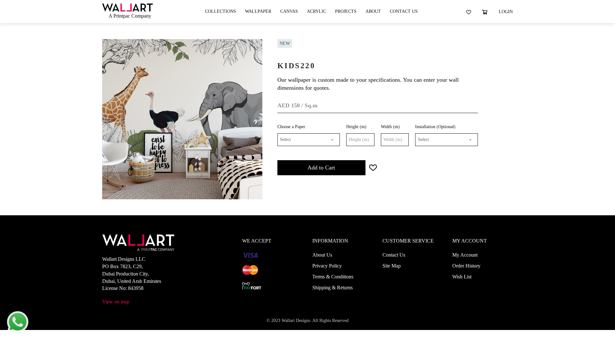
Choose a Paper (291, 126)
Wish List (462, 276)
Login (506, 11)
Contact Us (404, 11)
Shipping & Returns (332, 287)
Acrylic (316, 11)
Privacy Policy (327, 265)
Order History (466, 265)
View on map (115, 301)
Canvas (289, 11)
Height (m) (356, 126)
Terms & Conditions (332, 276)
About (373, 11)
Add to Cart (321, 167)
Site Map (391, 265)
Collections (220, 11)
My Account (465, 255)
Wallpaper (258, 11)
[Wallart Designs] (127, 7)
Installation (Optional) (435, 126)
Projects (346, 11)
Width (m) (390, 126)
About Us (322, 255)
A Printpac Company (130, 16)
